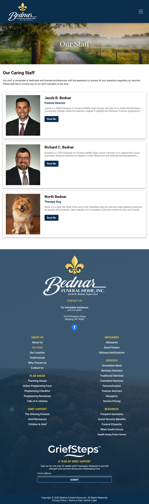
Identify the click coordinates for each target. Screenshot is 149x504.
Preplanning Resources (37, 396)
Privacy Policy (59, 500)
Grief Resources (37, 419)
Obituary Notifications (112, 352)
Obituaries (112, 342)
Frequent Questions (111, 414)
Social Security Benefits (112, 419)
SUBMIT (74, 479)
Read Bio (51, 119)
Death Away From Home (112, 434)
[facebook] (74, 327)
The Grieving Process (37, 414)
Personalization (112, 385)
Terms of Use (75, 500)
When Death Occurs (111, 429)
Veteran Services (112, 390)
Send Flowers (112, 347)
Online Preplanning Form (37, 385)
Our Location (37, 352)
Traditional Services (111, 375)
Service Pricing (111, 401)
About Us (37, 342)
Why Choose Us (37, 362)
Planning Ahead (37, 380)
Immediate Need (112, 365)
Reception (112, 396)
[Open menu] (141, 11)
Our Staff (37, 347)
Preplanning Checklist (37, 390)
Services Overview (112, 370)
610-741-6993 (74, 310)
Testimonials (37, 357)
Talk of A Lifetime (37, 401)
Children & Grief (37, 424)
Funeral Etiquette (112, 424)
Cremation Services (111, 380)
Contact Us (37, 367)
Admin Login (90, 500)
